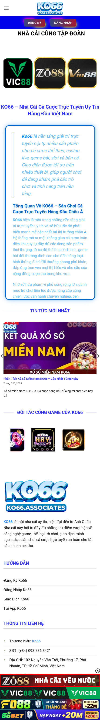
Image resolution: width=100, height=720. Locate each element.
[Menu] (6, 8)
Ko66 (36, 641)
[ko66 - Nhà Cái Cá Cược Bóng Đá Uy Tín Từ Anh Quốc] (50, 8)
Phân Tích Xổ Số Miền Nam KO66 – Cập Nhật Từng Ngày (40, 378)
